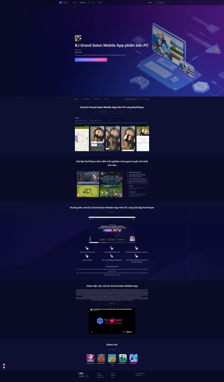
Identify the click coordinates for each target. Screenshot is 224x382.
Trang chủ (75, 2)
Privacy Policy (139, 375)
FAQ (89, 2)
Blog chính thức (100, 377)
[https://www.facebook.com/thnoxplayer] (4, 367)
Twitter (112, 377)
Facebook (100, 2)
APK (121, 112)
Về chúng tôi (100, 375)
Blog (94, 2)
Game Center (83, 2)
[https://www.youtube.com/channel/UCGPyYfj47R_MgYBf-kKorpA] (4, 364)
